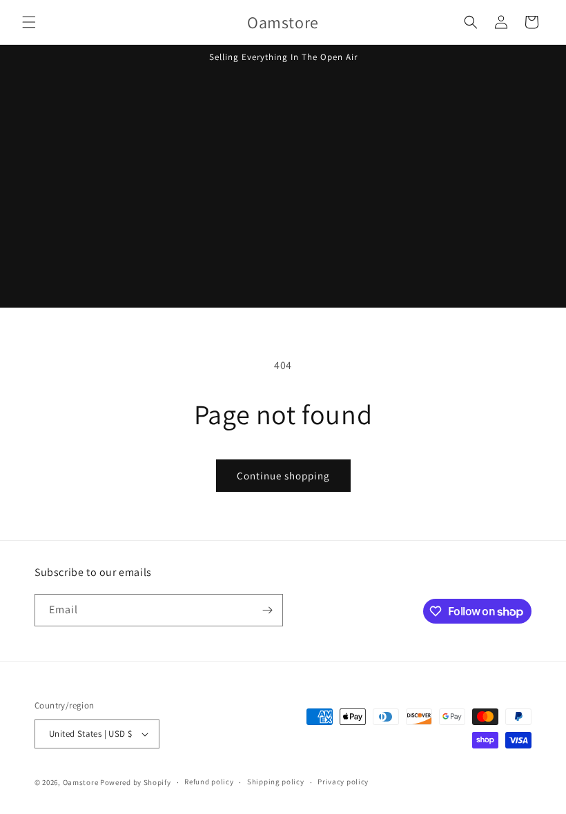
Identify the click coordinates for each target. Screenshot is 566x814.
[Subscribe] (267, 610)
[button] (29, 22)
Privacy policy (343, 781)
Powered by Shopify (135, 782)
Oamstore (81, 782)
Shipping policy (275, 781)
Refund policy (208, 781)
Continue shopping (283, 475)
